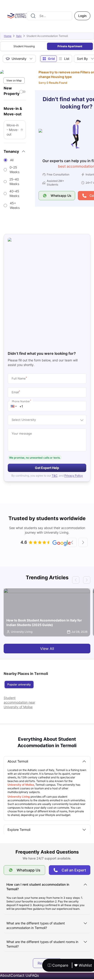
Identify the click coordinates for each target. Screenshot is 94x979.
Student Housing (24, 46)
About (5, 975)
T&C (54, 475)
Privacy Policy (73, 475)
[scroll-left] (72, 542)
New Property (11, 91)
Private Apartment (69, 46)
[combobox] (49, 16)
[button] (13, 406)
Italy (19, 36)
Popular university (19, 684)
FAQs (34, 975)
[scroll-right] (83, 542)
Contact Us (20, 975)
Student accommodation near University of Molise (19, 702)
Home (7, 36)
